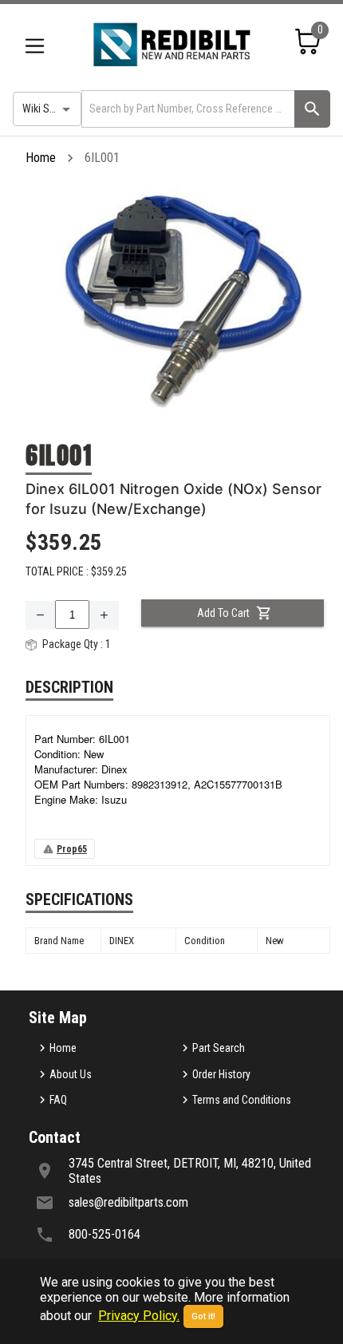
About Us (70, 1074)
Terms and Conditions (241, 1099)
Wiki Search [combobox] (48, 108)
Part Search (218, 1048)
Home (41, 157)
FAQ (58, 1099)
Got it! (203, 1316)
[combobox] (186, 109)
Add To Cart (223, 613)
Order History (221, 1074)
